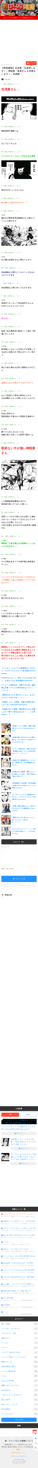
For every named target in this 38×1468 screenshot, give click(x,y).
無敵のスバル (19, 1362)
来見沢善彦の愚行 (19, 1366)
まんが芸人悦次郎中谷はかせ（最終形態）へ (20, 1277)
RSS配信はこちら (20, 1452)
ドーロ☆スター (19, 1414)
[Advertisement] (19, 40)
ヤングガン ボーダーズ (18, 1329)
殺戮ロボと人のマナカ (18, 1385)
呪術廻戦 (8, 79)
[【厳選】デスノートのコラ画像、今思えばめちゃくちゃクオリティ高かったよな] (5, 1142)
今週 (10, 1114)
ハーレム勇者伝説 (19, 1371)
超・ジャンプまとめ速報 (19, 1461)
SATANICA (18, 1390)
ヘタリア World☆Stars (18, 1352)
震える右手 (19, 1400)
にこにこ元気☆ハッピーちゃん (19, 1357)
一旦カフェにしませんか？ (19, 1395)
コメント (5, 847)
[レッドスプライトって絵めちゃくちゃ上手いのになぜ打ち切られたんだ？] (19, 1123)
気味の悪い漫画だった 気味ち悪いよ (17, 1291)
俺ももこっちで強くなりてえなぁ (16, 1249)
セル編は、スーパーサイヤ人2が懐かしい (19, 1284)
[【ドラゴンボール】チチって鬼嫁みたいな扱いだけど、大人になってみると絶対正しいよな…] (5, 1157)
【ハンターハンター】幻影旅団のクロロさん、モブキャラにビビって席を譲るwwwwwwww (18, 670)
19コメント (24, 1163)
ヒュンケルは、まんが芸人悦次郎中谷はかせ (20, 1256)
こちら (19, 728)
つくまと (18, 1343)
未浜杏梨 (6, 1305)
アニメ (5, 1312)
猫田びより (18, 1338)
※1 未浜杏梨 (8, 1298)
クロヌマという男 (18, 1333)
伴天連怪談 (19, 1409)
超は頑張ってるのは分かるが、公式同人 (18, 1263)
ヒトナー (18, 1348)
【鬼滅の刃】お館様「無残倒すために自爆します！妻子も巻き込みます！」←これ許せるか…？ (18, 711)
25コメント (19, 1133)
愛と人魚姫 (19, 1324)
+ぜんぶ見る (19, 1419)
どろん (19, 1376)
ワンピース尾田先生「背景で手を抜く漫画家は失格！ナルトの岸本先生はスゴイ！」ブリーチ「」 (18, 687)
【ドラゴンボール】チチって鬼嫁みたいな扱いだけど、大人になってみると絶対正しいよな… (23, 1156)
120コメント (25, 1148)
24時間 (27, 1114)
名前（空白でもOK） (8, 868)
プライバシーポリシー (19, 1456)
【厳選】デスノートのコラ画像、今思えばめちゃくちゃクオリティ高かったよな (23, 1141)
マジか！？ (7, 1242)
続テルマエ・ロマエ (18, 1404)
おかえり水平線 (19, 1381)
